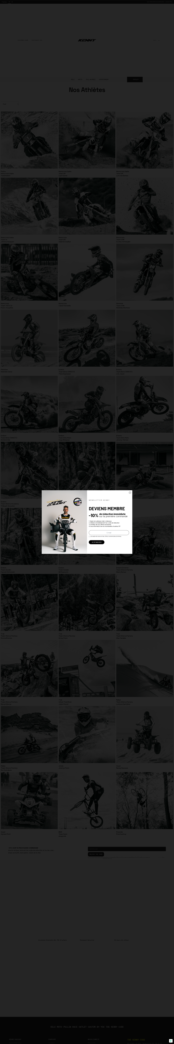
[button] (130, 492)
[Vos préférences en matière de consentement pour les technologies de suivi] (171, 1041)
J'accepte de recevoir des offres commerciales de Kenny (105, 536)
